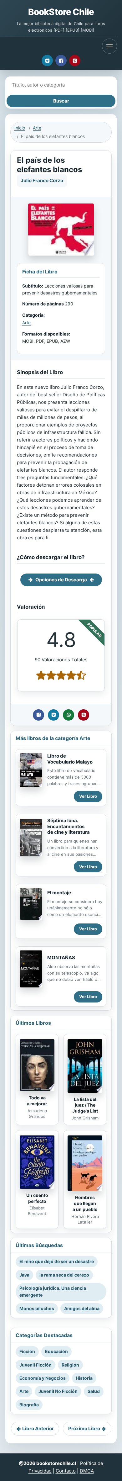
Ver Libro (88, 796)
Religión (70, 1364)
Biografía (29, 1404)
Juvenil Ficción (35, 1364)
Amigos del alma (81, 1308)
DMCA (87, 1471)
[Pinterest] (74, 60)
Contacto (66, 1471)
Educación (56, 1351)
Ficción (27, 1351)
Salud (94, 1391)
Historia (84, 1378)
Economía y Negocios (42, 1378)
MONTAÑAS (61, 957)
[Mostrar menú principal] (109, 46)
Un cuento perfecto (37, 1198)
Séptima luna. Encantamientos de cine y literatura (68, 826)
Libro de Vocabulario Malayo (70, 759)
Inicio (19, 127)
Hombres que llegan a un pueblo (85, 1203)
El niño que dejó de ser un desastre (56, 1261)
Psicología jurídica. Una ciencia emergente (52, 1291)
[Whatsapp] (68, 715)
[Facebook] (61, 60)
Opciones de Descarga (61, 580)
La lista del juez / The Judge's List (85, 1105)
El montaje (59, 893)
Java (24, 1274)
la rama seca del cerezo (64, 1274)
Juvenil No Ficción (58, 1391)
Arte (37, 127)
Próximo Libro (84, 1428)
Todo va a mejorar (37, 1100)
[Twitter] (47, 60)
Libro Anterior (38, 1428)
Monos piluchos (36, 1308)
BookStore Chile (61, 12)
